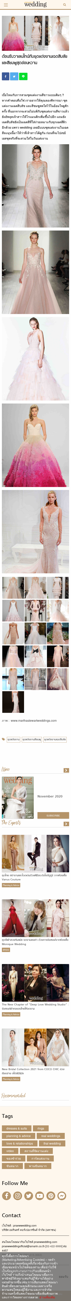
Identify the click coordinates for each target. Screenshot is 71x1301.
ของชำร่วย (13, 1158)
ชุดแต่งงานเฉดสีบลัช (55, 739)
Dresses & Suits (16, 1128)
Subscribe (53, 815)
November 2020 (49, 796)
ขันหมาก (12, 1166)
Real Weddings (50, 1136)
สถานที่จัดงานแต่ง (36, 1151)
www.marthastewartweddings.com (34, 720)
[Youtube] (40, 1195)
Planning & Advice (11, 885)
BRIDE (6, 949)
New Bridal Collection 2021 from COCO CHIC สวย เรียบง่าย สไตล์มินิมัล (33, 1071)
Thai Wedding (52, 1143)
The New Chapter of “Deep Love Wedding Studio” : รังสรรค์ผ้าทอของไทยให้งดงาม (35, 1007)
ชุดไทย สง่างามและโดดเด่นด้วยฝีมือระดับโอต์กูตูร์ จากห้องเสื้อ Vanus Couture (34, 877)
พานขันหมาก (38, 1166)
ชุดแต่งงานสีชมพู (32, 739)
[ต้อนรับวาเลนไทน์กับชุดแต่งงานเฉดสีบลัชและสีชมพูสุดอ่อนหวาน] (66, 824)
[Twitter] (29, 1195)
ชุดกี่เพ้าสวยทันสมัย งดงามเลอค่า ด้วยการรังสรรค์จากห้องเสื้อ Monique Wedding (35, 942)
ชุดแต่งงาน (14, 739)
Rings (40, 1128)
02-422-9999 (54, 1246)
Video (10, 1151)
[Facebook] (7, 1195)
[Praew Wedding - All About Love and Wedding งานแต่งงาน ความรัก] (35, 4)
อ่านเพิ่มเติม (46, 1297)
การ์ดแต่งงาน (40, 1158)
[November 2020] (66, 770)
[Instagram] (18, 1195)
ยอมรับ (63, 1276)
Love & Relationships (19, 1143)
